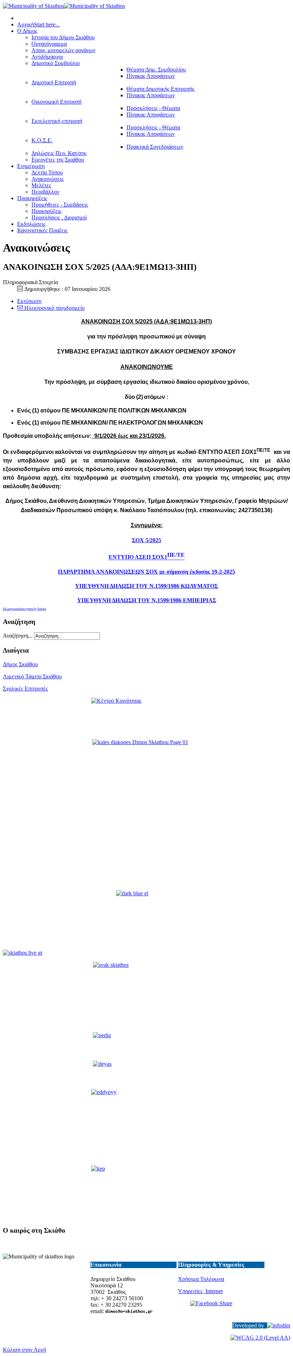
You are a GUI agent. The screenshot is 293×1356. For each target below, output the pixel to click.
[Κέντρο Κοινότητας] (146, 715)
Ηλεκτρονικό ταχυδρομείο (54, 308)
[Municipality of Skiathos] (64, 6)
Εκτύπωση (29, 301)
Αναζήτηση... (18, 636)
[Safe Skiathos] (146, 815)
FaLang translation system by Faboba (24, 608)
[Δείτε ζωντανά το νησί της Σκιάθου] (23, 953)
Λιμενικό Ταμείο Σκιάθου (32, 676)
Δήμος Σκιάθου (20, 664)
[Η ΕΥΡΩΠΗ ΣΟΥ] (146, 920)
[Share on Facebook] (221, 1308)
